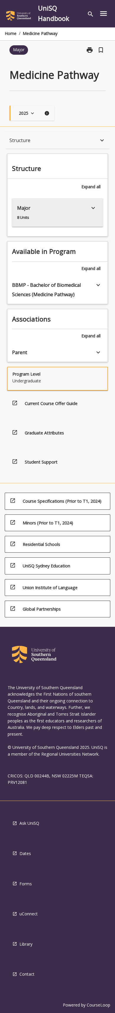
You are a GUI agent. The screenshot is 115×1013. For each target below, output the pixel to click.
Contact (26, 974)
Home (11, 33)
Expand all (91, 186)
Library (25, 944)
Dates (25, 853)
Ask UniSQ (29, 823)
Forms (25, 884)
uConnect (28, 914)
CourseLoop (98, 1005)
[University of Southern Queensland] (18, 17)
